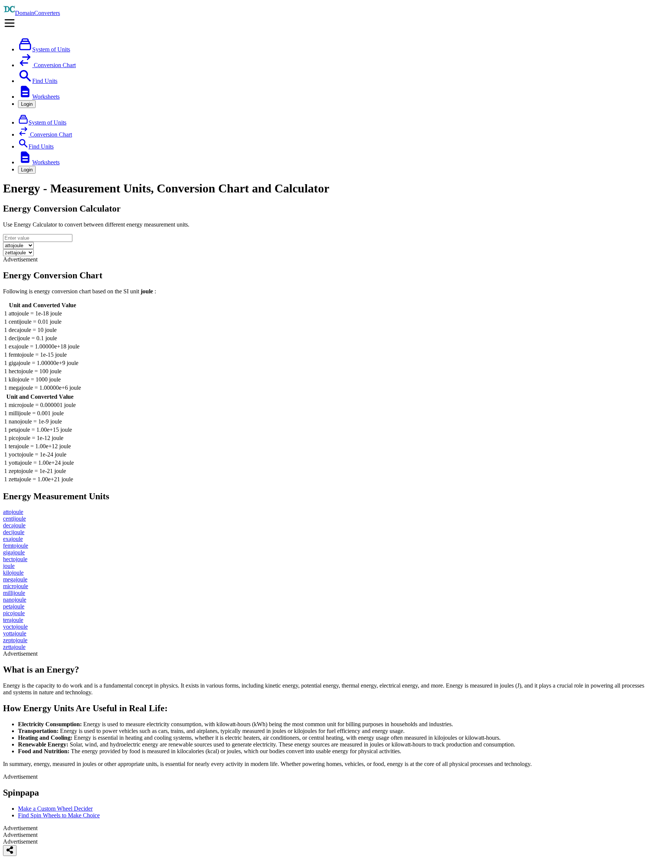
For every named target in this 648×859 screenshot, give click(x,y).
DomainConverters (37, 13)
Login (27, 104)
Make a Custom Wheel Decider (55, 808)
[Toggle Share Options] (9, 850)
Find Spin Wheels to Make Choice (59, 815)
